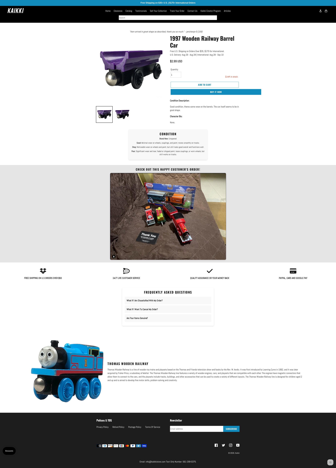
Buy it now (216, 92)
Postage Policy (134, 426)
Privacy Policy (102, 426)
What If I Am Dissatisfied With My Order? (145, 300)
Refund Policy (118, 426)
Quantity (174, 69)
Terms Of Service (152, 426)
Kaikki (237, 453)
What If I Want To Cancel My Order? (142, 309)
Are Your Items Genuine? (137, 318)
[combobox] (168, 17)
